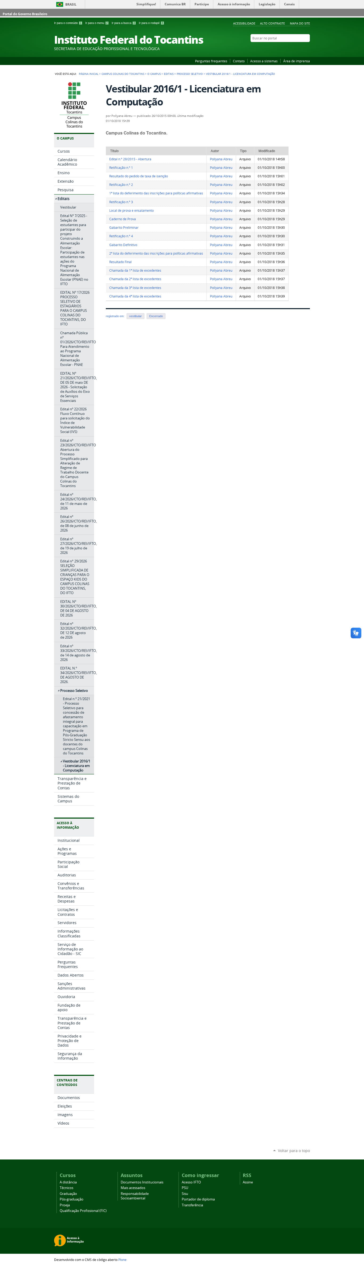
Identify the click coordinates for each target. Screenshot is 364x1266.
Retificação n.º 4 (121, 236)
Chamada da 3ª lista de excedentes (135, 287)
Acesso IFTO (191, 1182)
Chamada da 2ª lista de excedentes (135, 279)
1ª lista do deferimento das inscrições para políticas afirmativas (156, 193)
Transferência (192, 1205)
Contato (239, 61)
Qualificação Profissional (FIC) (83, 1210)
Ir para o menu (96, 22)
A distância (68, 1182)
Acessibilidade (244, 23)
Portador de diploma (198, 1199)
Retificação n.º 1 (121, 167)
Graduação (68, 1193)
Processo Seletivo (190, 74)
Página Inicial (88, 74)
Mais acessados (133, 1188)
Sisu (185, 1193)
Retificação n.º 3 (121, 202)
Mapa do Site (300, 23)
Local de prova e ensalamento (131, 210)
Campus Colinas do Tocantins (123, 74)
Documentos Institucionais (142, 1182)
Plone (122, 1259)
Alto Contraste (272, 23)
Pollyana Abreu (221, 159)
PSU (185, 1188)
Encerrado (156, 316)
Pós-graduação (71, 1199)
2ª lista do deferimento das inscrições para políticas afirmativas (156, 253)
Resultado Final (120, 262)
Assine (248, 1182)
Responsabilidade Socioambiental (135, 1195)
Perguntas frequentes (211, 61)
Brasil (70, 4)
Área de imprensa (296, 61)
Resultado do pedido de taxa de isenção (138, 176)
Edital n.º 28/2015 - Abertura (130, 159)
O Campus (154, 74)
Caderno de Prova (122, 219)
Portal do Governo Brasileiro (25, 14)
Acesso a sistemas (264, 61)
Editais (168, 74)
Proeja (65, 1205)
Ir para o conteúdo (67, 22)
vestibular (135, 316)
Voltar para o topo (294, 1150)
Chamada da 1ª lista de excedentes (135, 270)
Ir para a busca (123, 22)
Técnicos (66, 1188)
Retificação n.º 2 (121, 184)
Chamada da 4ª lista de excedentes (135, 296)
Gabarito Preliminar (124, 227)
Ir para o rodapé (151, 22)
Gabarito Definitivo (123, 245)
